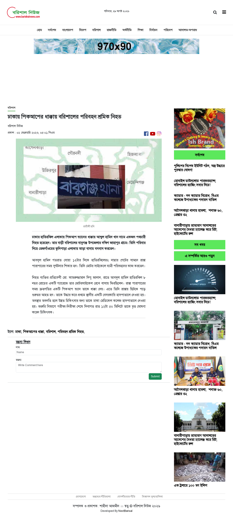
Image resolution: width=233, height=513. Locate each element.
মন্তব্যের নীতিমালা (102, 496)
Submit (155, 376)
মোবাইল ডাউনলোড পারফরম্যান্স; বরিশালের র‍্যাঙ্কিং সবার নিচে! (195, 183)
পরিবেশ (168, 30)
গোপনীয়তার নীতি (126, 496)
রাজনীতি (111, 30)
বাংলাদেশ (67, 30)
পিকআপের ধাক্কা (33, 331)
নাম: (18, 347)
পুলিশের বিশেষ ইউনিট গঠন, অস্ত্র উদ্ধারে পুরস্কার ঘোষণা (199, 168)
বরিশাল (96, 30)
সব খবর (199, 244)
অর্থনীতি (127, 30)
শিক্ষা (140, 30)
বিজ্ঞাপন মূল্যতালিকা (152, 496)
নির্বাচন (153, 30)
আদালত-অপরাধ (188, 30)
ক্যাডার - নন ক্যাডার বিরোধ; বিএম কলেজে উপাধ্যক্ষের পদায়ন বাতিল (196, 197)
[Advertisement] (116, 80)
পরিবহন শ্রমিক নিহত (71, 331)
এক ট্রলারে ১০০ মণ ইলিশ (190, 485)
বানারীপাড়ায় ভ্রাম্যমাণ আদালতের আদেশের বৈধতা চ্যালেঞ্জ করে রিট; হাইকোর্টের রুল (195, 229)
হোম (39, 30)
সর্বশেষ (52, 30)
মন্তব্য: (19, 360)
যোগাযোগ (81, 496)
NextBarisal (125, 511)
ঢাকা (18, 331)
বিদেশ (82, 30)
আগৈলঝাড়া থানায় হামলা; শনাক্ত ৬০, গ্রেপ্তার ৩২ (198, 212)
